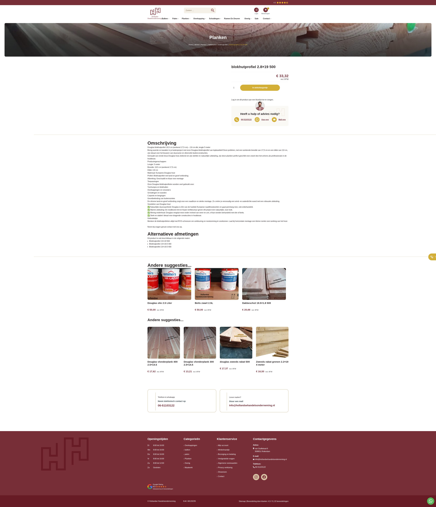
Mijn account (223, 445)
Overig (187, 463)
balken (187, 450)
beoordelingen (281, 501)
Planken (204, 45)
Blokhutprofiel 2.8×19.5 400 (160, 247)
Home (191, 45)
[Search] (212, 10)
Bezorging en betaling (227, 454)
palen (187, 454)
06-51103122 (166, 405)
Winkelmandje (224, 450)
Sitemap (242, 501)
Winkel (196, 45)
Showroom (222, 472)
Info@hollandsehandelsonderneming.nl (252, 405)
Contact (221, 476)
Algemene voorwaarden (227, 463)
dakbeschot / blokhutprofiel (218, 45)
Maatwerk (189, 467)
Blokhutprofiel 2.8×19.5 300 (160, 244)
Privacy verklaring (225, 467)
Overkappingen (191, 445)
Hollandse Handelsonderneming (162, 501)
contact (169, 227)
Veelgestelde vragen (226, 459)
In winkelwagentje (260, 88)
